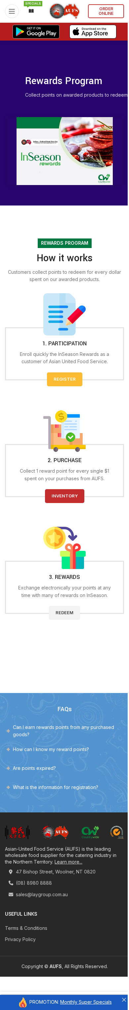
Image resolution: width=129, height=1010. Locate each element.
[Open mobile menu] (12, 11)
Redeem (64, 612)
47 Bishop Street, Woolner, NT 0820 (55, 871)
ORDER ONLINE (106, 11)
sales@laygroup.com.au (41, 894)
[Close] (124, 1000)
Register (65, 379)
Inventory (65, 495)
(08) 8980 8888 (33, 883)
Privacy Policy (20, 939)
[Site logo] (65, 11)
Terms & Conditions (26, 928)
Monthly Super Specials (86, 1002)
